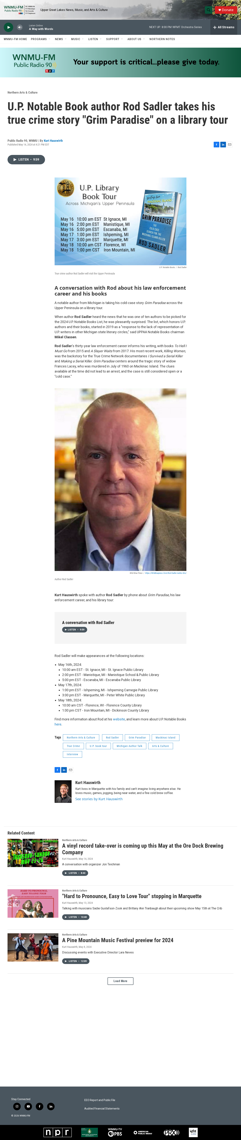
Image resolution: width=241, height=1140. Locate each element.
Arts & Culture (160, 746)
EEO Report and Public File (99, 1100)
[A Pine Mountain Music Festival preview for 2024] (33, 947)
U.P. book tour (98, 746)
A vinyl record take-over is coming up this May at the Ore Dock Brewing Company (142, 849)
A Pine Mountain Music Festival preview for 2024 (117, 940)
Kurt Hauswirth (53, 140)
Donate (227, 10)
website (119, 719)
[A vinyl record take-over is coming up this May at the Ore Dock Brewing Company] (33, 853)
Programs (39, 39)
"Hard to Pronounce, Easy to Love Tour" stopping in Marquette (131, 896)
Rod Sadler (112, 737)
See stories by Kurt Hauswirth (99, 799)
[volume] (20, 27)
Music (75, 39)
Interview (72, 754)
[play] (8, 27)
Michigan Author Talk (129, 746)
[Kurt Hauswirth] (63, 791)
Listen (93, 39)
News (59, 39)
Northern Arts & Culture (22, 92)
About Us (134, 39)
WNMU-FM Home (15, 39)
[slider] (25, 27)
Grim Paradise (137, 737)
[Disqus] (120, 1036)
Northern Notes (162, 39)
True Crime (73, 746)
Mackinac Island (165, 737)
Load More (120, 981)
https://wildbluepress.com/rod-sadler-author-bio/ (165, 573)
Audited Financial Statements (102, 1108)
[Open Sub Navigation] (49, 39)
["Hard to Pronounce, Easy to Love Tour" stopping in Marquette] (33, 903)
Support (112, 39)
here (58, 724)
